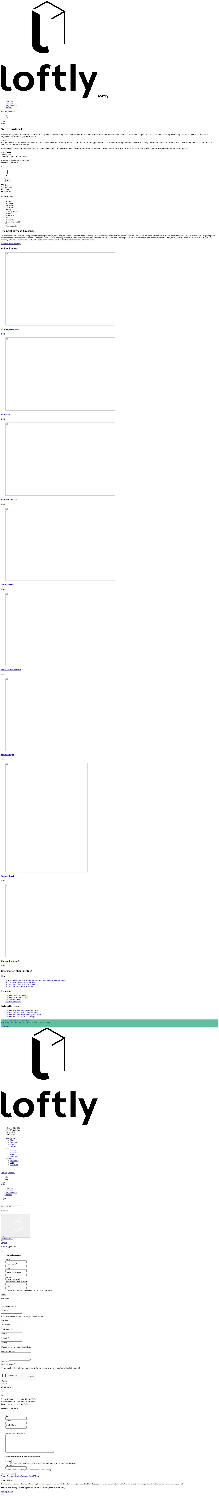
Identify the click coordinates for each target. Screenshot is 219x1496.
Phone (7, 1286)
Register (4, 1243)
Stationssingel (7, 754)
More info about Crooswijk (11, 244)
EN (6, 117)
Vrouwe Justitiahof (10, 961)
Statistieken (17, 1476)
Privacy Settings (7, 1476)
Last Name (5, 1325)
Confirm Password (8, 1364)
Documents (14, 1157)
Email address (6, 1329)
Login (3, 121)
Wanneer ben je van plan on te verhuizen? (16, 1347)
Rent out (8, 1159)
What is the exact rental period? (16, 1281)
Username (5, 1310)
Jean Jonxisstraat (9, 499)
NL (6, 115)
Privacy (13, 1144)
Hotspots (8, 108)
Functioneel (25, 1476)
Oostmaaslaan (7, 584)
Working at (5, 1342)
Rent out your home (8, 111)
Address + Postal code (13, 1273)
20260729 (5, 414)
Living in (5, 1338)
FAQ (12, 1154)
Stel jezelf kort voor (8, 1351)
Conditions (14, 1142)
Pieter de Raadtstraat (11, 669)
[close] (2, 1391)
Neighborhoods (11, 106)
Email (8, 1268)
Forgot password (7, 1239)
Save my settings (7, 1492)
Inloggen (4, 1383)
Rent (7, 1148)
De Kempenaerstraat (10, 329)
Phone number (11, 1264)
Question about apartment (15, 1434)
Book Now (5, 1026)
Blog (12, 1140)
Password (5, 1362)
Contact (13, 1146)
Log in (4, 1236)
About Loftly (10, 1138)
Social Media (34, 1476)
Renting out (14, 1161)
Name (8, 1259)
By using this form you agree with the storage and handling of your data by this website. (45, 1463)
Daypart (8, 1277)
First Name (5, 1320)
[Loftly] (109, 50)
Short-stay (9, 101)
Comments (9, 1465)
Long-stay (9, 103)
